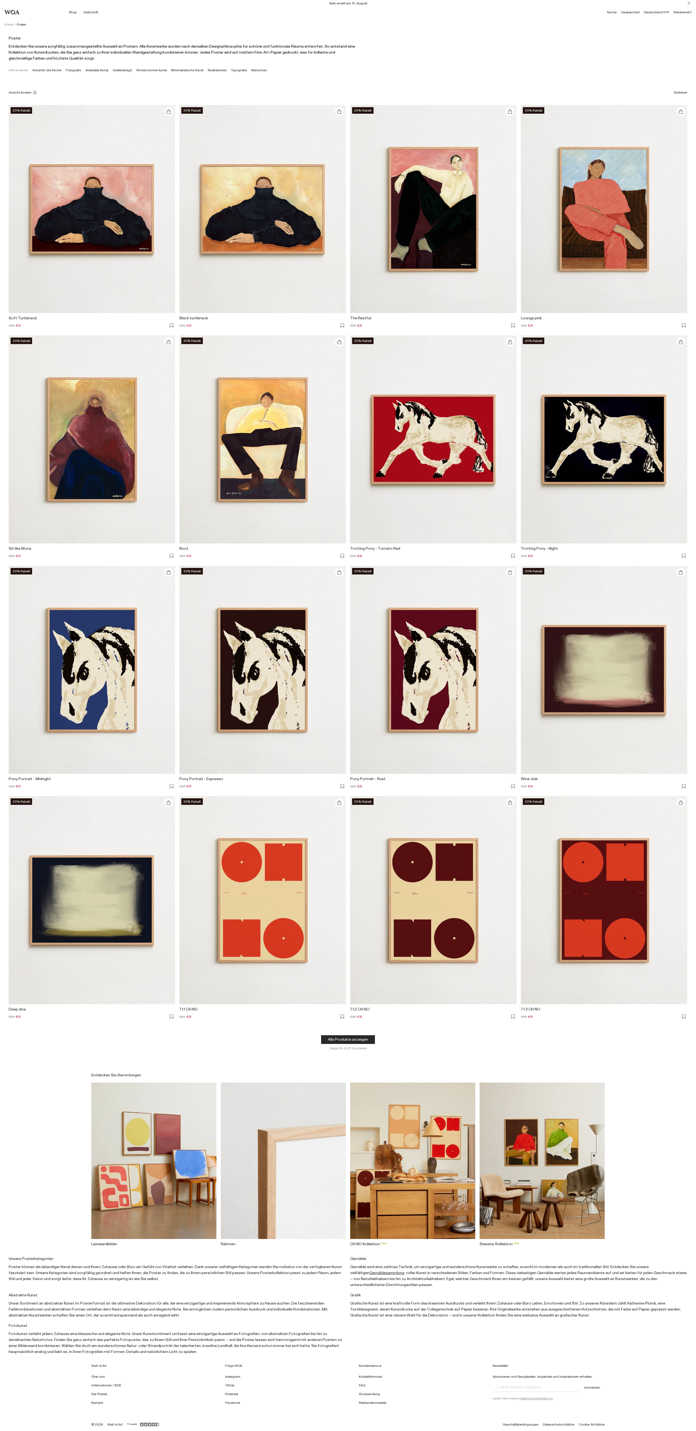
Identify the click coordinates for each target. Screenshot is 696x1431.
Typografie (239, 70)
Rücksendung (369, 1394)
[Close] (689, 3)
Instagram (232, 1376)
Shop (73, 12)
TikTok (229, 1385)
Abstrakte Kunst (96, 70)
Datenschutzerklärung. (536, 1398)
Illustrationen (217, 70)
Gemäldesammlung (386, 1273)
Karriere (97, 1402)
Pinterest (231, 1394)
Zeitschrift (90, 12)
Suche (612, 12)
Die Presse (99, 1394)
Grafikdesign (122, 70)
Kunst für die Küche (47, 70)
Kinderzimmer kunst (151, 70)
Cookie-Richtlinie (592, 1424)
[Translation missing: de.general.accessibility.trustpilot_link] (132, 1424)
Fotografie (73, 70)
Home (8, 24)
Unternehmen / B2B (106, 1385)
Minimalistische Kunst (187, 70)
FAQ (362, 1385)
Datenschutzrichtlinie (558, 1424)
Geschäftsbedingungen (521, 1424)
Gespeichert (630, 12)
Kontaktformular (370, 1376)
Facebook (232, 1402)
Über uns (98, 1376)
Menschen (259, 70)
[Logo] (12, 12)
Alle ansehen (18, 70)
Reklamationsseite (372, 1402)
